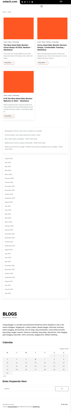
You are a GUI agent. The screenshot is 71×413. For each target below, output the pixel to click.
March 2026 (8, 174)
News (9, 42)
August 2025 (9, 202)
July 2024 (8, 253)
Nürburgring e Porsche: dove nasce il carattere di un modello (23, 131)
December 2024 (10, 234)
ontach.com (10, 1)
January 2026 (9, 182)
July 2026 (8, 162)
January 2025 (9, 230)
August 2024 (9, 249)
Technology (16, 42)
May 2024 (8, 261)
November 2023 (10, 269)
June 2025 (8, 210)
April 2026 (8, 170)
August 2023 (9, 281)
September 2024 (10, 246)
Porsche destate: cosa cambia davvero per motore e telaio (22, 135)
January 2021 (9, 289)
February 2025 (9, 226)
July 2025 (8, 206)
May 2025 (8, 214)
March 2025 (8, 222)
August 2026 (9, 158)
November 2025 (10, 190)
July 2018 (8, 293)
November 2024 (10, 238)
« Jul (4, 376)
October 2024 (9, 242)
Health (5, 42)
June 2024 (8, 257)
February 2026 (9, 178)
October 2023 (9, 273)
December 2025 (10, 186)
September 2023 (10, 277)
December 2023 (10, 265)
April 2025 (8, 218)
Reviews (48, 42)
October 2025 (9, 194)
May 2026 (8, 166)
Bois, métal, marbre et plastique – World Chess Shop (21, 139)
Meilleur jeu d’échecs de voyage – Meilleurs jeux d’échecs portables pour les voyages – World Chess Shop (34, 148)
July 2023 (8, 285)
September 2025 (10, 198)
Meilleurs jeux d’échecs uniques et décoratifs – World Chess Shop (25, 143)
